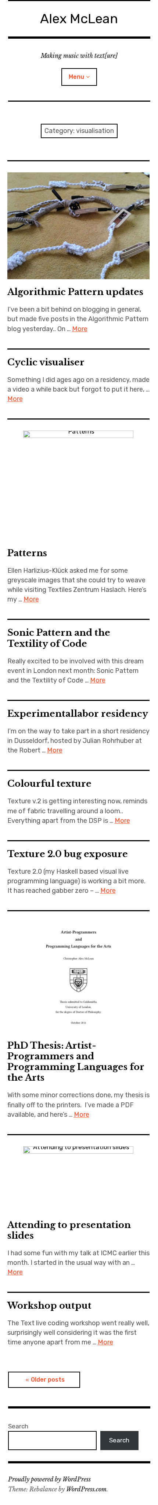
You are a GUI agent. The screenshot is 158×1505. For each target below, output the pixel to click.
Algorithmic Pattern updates (75, 292)
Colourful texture (49, 783)
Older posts (48, 1379)
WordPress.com (86, 1489)
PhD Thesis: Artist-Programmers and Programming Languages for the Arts (75, 1061)
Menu (76, 76)
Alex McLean (79, 19)
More (79, 329)
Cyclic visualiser (46, 362)
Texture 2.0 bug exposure (67, 854)
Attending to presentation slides (69, 1230)
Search (18, 1426)
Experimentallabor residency (77, 713)
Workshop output (49, 1305)
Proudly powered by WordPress (49, 1479)
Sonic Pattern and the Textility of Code (58, 638)
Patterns (27, 553)
